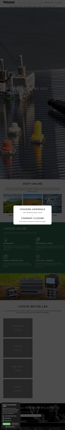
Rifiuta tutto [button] (15, 423)
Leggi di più (12, 413)
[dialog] (10, 415)
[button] (11, 426)
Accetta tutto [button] (6, 423)
